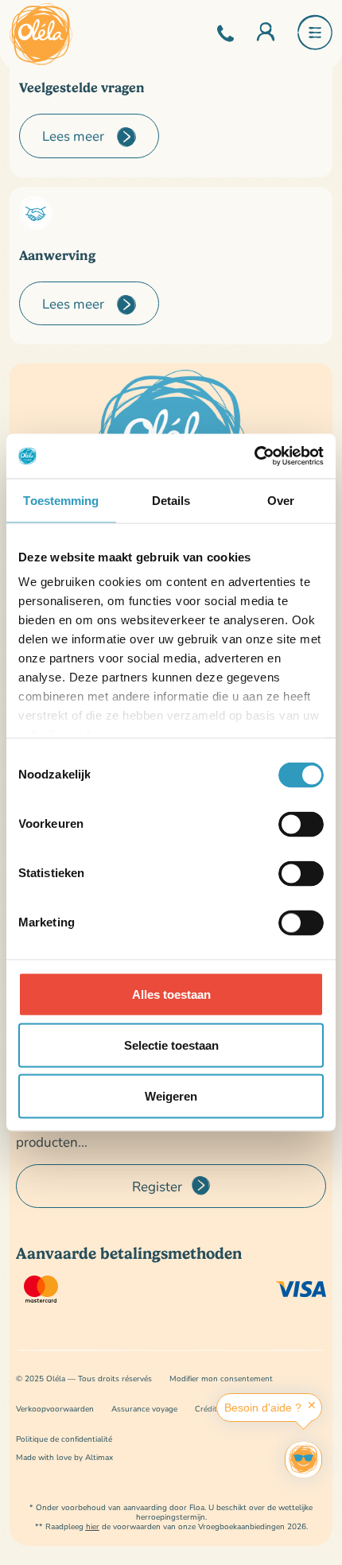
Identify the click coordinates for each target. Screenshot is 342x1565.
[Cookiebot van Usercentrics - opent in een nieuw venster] (254, 456)
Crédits (208, 1409)
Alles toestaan (171, 993)
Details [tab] (171, 500)
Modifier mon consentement (221, 1378)
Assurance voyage (144, 1409)
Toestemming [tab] (61, 500)
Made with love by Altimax (64, 1457)
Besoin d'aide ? (262, 1407)
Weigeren (171, 1095)
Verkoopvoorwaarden (55, 1409)
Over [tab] (280, 500)
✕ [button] (312, 1405)
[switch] (301, 824)
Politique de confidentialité (64, 1439)
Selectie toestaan (171, 1044)
